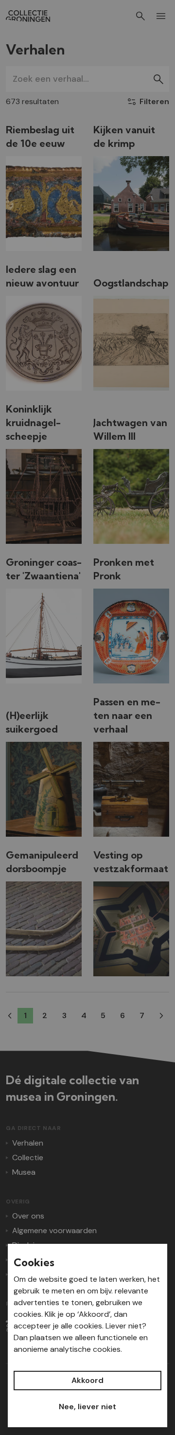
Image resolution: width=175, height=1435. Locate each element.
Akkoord (87, 1380)
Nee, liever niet (87, 1406)
